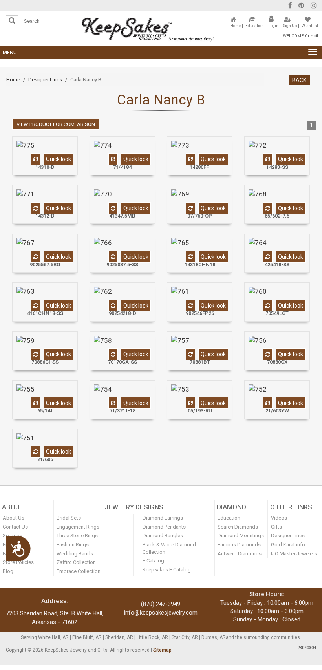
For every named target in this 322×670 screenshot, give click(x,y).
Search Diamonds (238, 527)
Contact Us (15, 527)
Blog (8, 571)
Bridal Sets (69, 518)
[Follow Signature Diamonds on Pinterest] (301, 6)
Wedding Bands (75, 554)
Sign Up (290, 26)
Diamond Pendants (164, 527)
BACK (299, 80)
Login (273, 26)
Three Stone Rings (77, 535)
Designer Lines (45, 79)
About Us (13, 518)
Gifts (276, 527)
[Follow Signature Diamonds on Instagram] (313, 6)
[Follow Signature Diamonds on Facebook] (290, 6)
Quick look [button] (58, 159)
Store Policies (18, 562)
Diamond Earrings (163, 518)
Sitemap (162, 650)
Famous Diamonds (239, 544)
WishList (310, 26)
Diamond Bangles (163, 535)
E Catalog (153, 561)
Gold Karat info (288, 544)
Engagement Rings (78, 527)
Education (254, 26)
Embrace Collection (79, 571)
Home (235, 26)
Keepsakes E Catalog (167, 570)
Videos (279, 518)
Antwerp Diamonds (240, 554)
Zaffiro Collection (76, 562)
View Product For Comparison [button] (55, 124)
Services (12, 535)
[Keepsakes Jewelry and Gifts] (147, 28)
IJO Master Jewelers (294, 554)
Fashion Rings (73, 544)
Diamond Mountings (241, 535)
